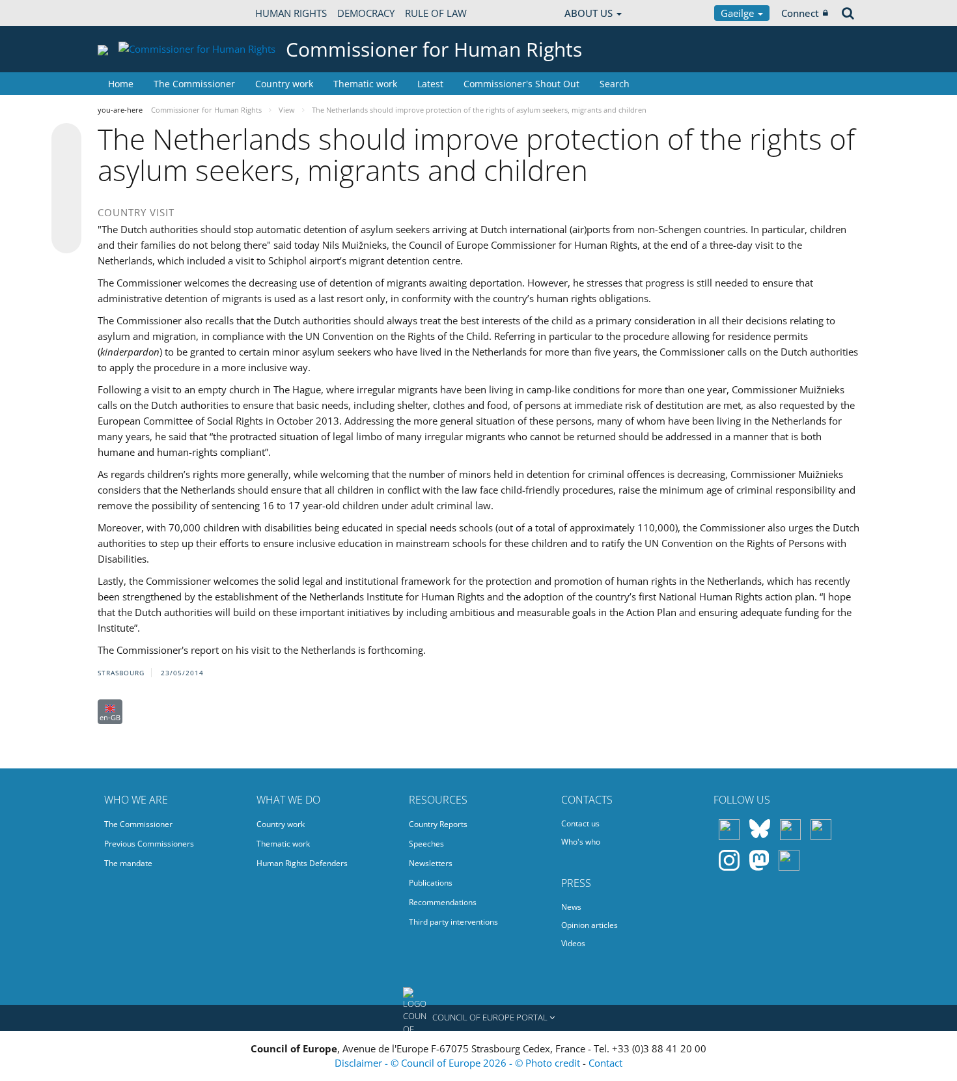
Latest (430, 83)
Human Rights (291, 13)
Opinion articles (589, 925)
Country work (284, 83)
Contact (605, 1062)
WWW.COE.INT (130, 13)
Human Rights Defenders (302, 863)
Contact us (580, 823)
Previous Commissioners (149, 843)
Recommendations (443, 902)
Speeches (426, 843)
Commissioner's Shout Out (521, 83)
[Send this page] (66, 238)
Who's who (580, 841)
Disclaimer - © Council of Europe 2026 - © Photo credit (459, 1062)
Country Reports (438, 824)
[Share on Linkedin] (66, 213)
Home (120, 83)
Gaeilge (738, 13)
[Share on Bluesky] (66, 139)
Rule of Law (436, 13)
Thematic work (365, 83)
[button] (478, 1018)
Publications (430, 882)
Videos (573, 943)
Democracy (366, 13)
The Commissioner (194, 83)
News (571, 906)
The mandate (128, 863)
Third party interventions (453, 921)
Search (615, 83)
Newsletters (430, 863)
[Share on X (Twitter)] (66, 164)
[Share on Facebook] (66, 189)
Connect (800, 13)
